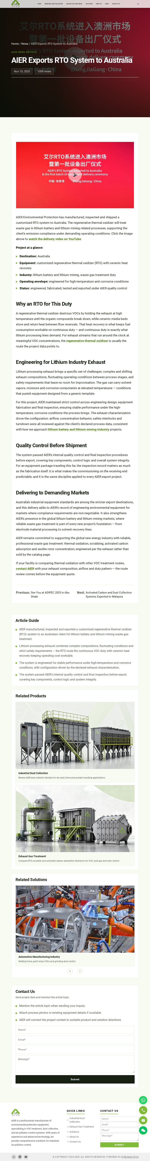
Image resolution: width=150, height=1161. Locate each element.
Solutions (74, 1131)
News (24, 43)
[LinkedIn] (19, 1157)
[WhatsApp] (13, 1157)
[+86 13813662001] (143, 1110)
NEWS (107, 4)
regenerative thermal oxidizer (87, 341)
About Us (74, 1136)
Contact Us (75, 1141)
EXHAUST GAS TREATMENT (74, 4)
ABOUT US (99, 4)
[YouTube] (26, 1157)
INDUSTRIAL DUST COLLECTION (54, 4)
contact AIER (25, 568)
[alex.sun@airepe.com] (143, 1120)
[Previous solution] (70, 971)
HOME (39, 4)
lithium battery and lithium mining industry (78, 429)
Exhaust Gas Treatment (82, 1126)
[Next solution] (80, 971)
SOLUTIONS (89, 4)
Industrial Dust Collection (77, 1120)
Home (15, 43)
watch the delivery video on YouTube (55, 239)
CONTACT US (116, 4)
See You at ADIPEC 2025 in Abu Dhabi (50, 594)
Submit (75, 1079)
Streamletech (130, 1157)
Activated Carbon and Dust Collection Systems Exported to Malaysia (109, 594)
